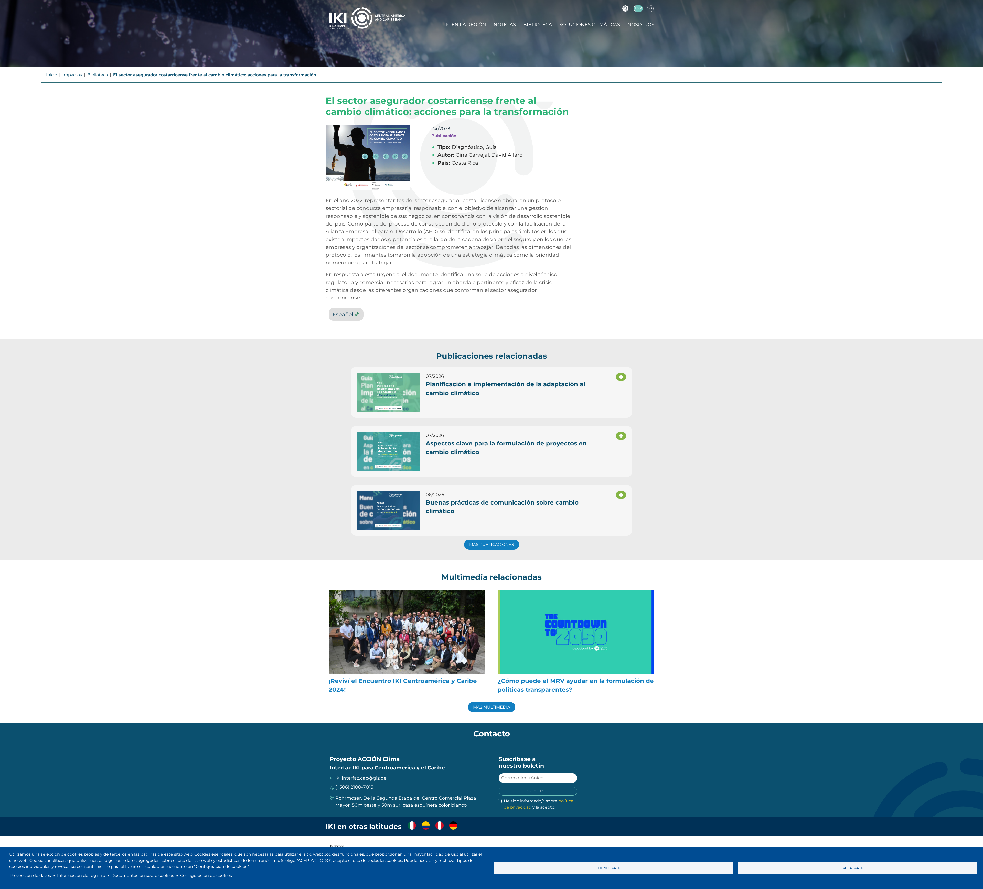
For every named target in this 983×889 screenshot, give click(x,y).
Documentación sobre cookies (142, 875)
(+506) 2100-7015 (354, 787)
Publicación (443, 135)
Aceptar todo (857, 868)
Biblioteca (537, 24)
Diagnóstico (467, 147)
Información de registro (81, 875)
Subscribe (538, 791)
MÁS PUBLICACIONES (491, 544)
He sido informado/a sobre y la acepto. (538, 804)
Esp (638, 8)
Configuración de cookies (206, 875)
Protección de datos (30, 875)
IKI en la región (465, 24)
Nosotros (640, 24)
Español (343, 314)
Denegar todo (613, 868)
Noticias (505, 24)
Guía (491, 147)
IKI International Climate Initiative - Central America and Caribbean (367, 18)
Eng (648, 8)
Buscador (625, 8)
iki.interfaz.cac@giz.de (361, 778)
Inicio (51, 74)
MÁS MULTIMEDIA (491, 707)
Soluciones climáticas (589, 24)
